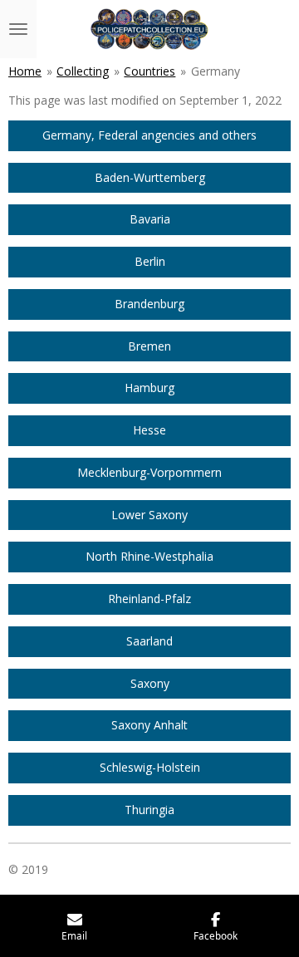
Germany (215, 71)
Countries (149, 71)
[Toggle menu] (18, 29)
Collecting (82, 71)
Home (25, 71)
